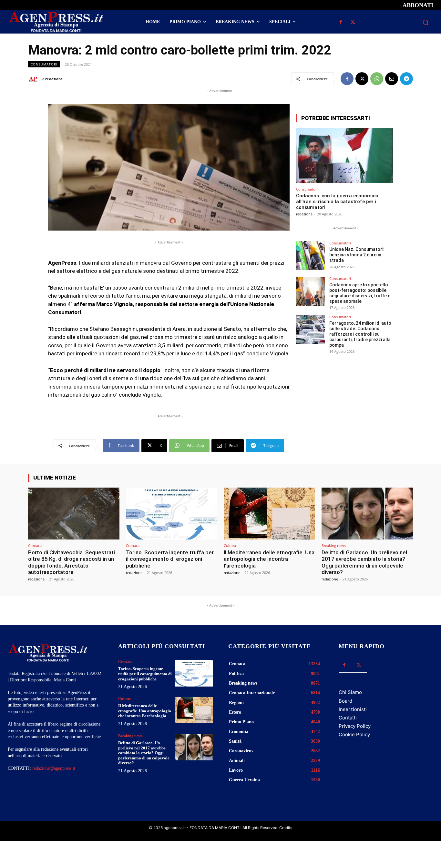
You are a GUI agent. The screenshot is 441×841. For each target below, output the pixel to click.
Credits (285, 827)
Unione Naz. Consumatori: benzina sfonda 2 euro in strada (357, 255)
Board (345, 701)
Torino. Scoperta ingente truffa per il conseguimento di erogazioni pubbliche (170, 559)
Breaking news (334, 545)
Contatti (348, 718)
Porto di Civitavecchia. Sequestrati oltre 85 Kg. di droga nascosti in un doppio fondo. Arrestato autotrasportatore (71, 562)
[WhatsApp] (376, 78)
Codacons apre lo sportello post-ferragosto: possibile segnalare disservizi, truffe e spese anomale (359, 292)
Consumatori (44, 64)
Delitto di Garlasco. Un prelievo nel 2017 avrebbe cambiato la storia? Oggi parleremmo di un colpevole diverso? (364, 562)
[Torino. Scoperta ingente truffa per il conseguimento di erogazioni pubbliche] (171, 513)
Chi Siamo (350, 692)
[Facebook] (341, 22)
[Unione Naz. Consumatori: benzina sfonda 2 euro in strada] (310, 255)
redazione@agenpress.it (53, 768)
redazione (54, 78)
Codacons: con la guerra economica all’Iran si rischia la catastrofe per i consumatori (337, 201)
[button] (425, 22)
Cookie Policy (354, 734)
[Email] (391, 78)
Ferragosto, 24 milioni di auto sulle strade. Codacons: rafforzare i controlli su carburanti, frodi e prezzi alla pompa (360, 334)
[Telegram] (406, 78)
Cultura (230, 545)
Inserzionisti (353, 709)
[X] (353, 22)
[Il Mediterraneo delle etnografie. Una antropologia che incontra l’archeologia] (269, 513)
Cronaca (35, 545)
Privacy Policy (355, 726)
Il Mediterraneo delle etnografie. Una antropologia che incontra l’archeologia (269, 559)
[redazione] (34, 79)
